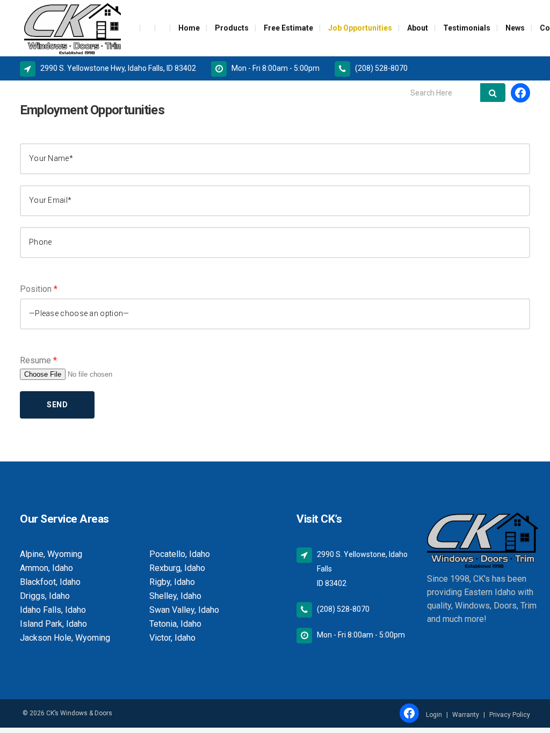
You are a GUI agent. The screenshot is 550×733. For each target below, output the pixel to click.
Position (38, 289)
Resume (38, 360)
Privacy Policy (509, 715)
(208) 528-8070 (381, 68)
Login (434, 715)
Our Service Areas (64, 518)
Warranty (465, 715)
